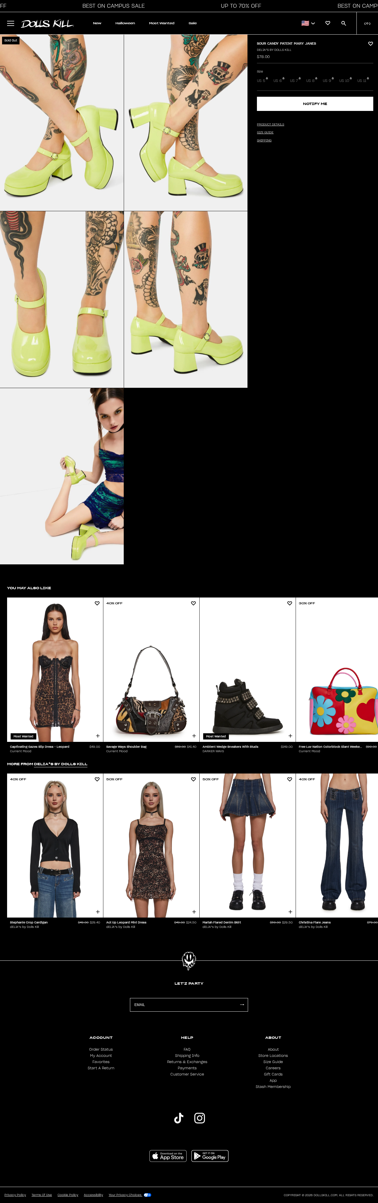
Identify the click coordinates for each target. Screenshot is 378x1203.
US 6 (277, 81)
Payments (187, 1068)
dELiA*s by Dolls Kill (274, 50)
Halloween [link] (125, 23)
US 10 (344, 81)
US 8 (310, 81)
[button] (112, 6)
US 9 (327, 81)
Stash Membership (273, 1087)
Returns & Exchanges (187, 1062)
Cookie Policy (68, 1195)
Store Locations (273, 1055)
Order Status (101, 1049)
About (273, 1049)
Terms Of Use (42, 1195)
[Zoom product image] (62, 123)
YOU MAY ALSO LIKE (29, 588)
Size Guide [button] (265, 132)
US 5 (261, 81)
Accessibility (93, 1195)
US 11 (361, 81)
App (273, 1080)
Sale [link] (193, 23)
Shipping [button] (264, 140)
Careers (273, 1068)
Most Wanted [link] (162, 23)
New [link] (97, 23)
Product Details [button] (270, 124)
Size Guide (273, 1062)
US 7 (294, 81)
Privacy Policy (15, 1195)
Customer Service (187, 1074)
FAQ (187, 1049)
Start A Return (101, 1068)
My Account (101, 1055)
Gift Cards (273, 1074)
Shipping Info (187, 1055)
